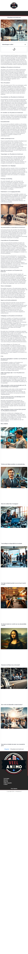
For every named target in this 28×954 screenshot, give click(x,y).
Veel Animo (6, 778)
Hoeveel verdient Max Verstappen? (9, 503)
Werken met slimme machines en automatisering (13, 464)
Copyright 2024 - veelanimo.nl (14, 791)
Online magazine (8, 782)
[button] (14, 13)
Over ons (6, 781)
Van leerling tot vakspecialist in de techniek (11, 543)
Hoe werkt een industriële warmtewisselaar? (12, 704)
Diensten (6, 780)
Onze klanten (14, 788)
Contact (5, 784)
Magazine (6, 749)
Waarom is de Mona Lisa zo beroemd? (10, 665)
